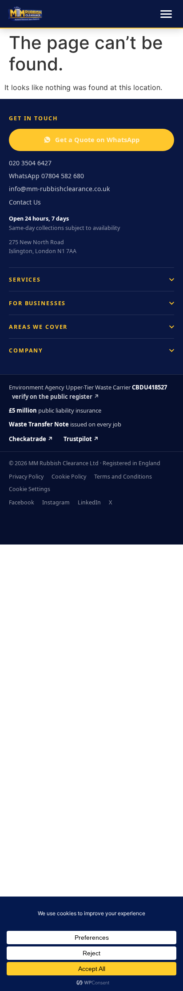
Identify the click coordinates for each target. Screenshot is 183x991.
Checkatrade (31, 439)
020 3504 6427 (30, 163)
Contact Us (25, 202)
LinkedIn (89, 502)
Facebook (21, 502)
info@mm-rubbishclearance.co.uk (59, 188)
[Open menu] (166, 14)
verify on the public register (55, 397)
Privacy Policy (26, 476)
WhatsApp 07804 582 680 (46, 176)
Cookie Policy (69, 476)
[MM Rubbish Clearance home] (25, 13)
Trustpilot (81, 439)
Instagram (56, 502)
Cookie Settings (29, 489)
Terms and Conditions (123, 476)
